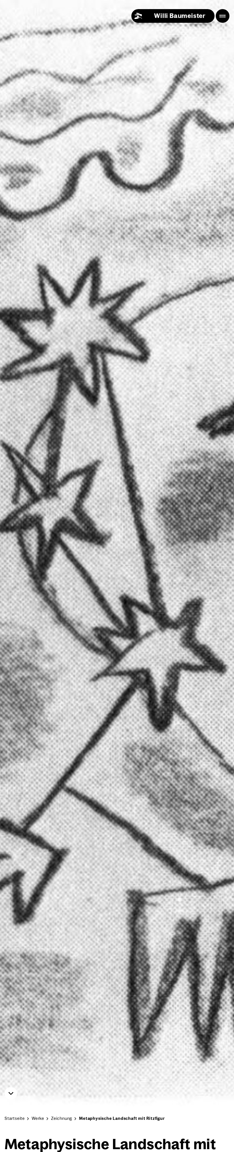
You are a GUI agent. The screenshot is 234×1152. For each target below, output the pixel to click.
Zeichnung (61, 1118)
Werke (38, 1118)
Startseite (15, 1118)
